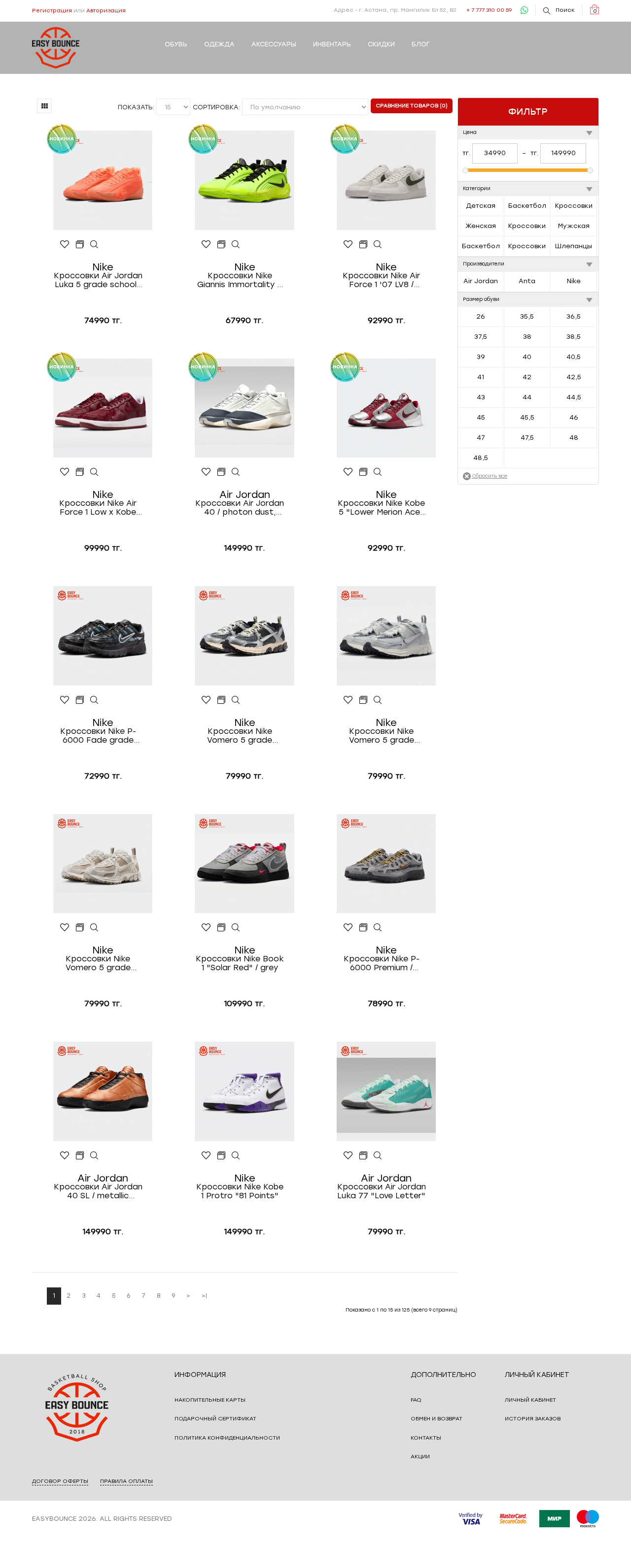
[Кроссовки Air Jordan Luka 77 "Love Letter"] (378, 1156)
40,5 (573, 357)
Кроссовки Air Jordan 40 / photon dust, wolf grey (239, 508)
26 (480, 316)
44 (527, 397)
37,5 (480, 336)
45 (481, 417)
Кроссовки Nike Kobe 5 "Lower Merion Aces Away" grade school (381, 508)
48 (573, 437)
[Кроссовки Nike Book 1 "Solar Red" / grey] (236, 928)
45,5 (527, 417)
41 (480, 377)
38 (527, 336)
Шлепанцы (573, 246)
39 (481, 357)
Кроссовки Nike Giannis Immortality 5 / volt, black (239, 280)
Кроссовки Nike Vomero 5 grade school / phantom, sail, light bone (98, 963)
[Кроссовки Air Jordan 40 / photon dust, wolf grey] (236, 472)
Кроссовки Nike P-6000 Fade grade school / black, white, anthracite (98, 736)
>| (204, 1295)
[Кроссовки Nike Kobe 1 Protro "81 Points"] (236, 1156)
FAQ (416, 1400)
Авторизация (106, 10)
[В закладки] (65, 245)
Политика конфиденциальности (227, 1438)
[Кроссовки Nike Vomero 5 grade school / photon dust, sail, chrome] (378, 700)
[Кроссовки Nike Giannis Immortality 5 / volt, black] (236, 245)
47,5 (527, 437)
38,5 (573, 336)
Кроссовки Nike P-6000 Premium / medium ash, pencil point (382, 963)
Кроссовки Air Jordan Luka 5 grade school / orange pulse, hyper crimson (98, 280)
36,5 (573, 316)
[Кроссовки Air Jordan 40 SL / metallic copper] (94, 1156)
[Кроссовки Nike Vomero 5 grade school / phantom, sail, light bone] (94, 928)
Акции (420, 1456)
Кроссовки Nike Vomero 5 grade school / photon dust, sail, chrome (381, 736)
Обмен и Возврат (436, 1418)
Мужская (574, 226)
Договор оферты (60, 1481)
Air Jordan (480, 281)
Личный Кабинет (530, 1400)
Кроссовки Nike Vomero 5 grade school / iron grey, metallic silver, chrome (239, 736)
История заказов (533, 1418)
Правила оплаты (126, 1481)
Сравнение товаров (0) (412, 105)
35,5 (527, 316)
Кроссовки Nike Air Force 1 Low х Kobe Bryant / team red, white (98, 508)
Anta (527, 281)
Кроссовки (574, 205)
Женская (480, 226)
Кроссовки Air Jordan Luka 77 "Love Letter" (381, 1191)
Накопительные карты (210, 1400)
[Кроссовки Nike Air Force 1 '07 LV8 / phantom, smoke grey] (378, 245)
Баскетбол (527, 205)
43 (481, 397)
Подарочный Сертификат (215, 1418)
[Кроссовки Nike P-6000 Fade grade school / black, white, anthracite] (94, 700)
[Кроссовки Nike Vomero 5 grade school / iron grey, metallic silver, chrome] (236, 700)
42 (527, 377)
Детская (480, 205)
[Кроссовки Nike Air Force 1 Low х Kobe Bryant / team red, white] (94, 472)
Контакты (426, 1438)
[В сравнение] (79, 245)
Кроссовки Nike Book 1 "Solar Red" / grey (240, 963)
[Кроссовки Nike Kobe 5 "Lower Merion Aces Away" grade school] (378, 472)
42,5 (573, 377)
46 (573, 417)
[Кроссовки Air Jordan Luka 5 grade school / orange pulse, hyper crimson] (94, 245)
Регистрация (52, 10)
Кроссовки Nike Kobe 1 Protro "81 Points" (239, 1191)
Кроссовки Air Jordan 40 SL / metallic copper (98, 1191)
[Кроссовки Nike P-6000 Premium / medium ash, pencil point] (378, 928)
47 (481, 437)
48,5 (480, 457)
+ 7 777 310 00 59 (489, 10)
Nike (574, 281)
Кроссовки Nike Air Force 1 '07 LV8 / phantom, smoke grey (381, 280)
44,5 (573, 397)
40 (527, 357)
